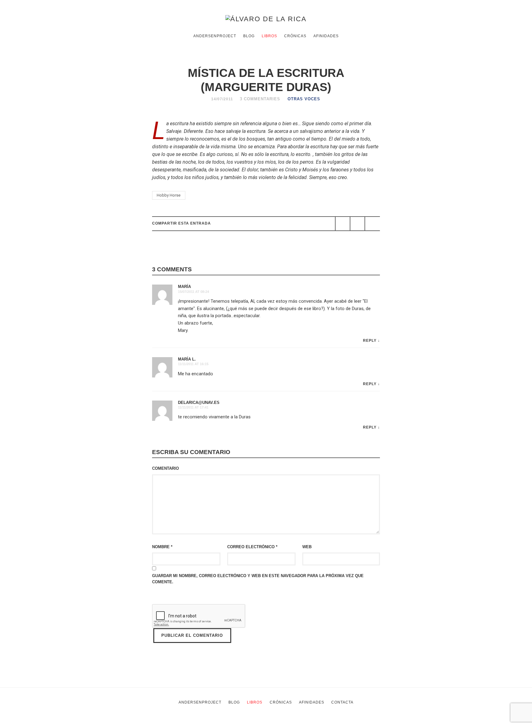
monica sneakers (269, 722)
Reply (370, 340)
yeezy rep (204, 722)
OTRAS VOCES (304, 99)
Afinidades (326, 36)
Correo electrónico (252, 546)
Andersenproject (214, 36)
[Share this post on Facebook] (342, 223)
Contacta (342, 702)
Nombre (162, 546)
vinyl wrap (382, 722)
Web (307, 546)
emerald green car (311, 722)
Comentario (165, 468)
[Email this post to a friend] (372, 223)
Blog (249, 36)
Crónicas (295, 36)
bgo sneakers (172, 722)
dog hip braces (351, 722)
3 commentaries (260, 99)
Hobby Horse (168, 195)
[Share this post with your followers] (357, 223)
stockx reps (232, 722)
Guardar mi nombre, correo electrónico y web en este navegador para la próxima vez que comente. (258, 578)
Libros (269, 36)
